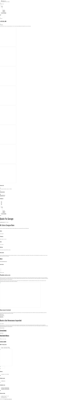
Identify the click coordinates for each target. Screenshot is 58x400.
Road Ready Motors (4, 335)
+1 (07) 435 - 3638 (3, 21)
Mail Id (1, 258)
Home (0, 222)
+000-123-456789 (3, 341)
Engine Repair (3, 330)
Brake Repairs (2, 222)
